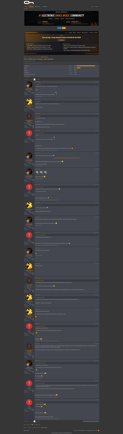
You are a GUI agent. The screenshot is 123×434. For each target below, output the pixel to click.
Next (38, 79)
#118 (98, 360)
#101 (98, 81)
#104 (98, 130)
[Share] (95, 82)
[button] (41, 6)
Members (45, 6)
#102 (98, 99)
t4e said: (37, 84)
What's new (37, 6)
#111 (98, 248)
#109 (98, 217)
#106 (98, 169)
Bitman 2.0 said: (39, 133)
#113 (98, 278)
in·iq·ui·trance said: (39, 297)
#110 (98, 232)
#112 (98, 263)
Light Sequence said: (40, 235)
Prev (26, 79)
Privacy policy (88, 430)
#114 (98, 294)
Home (26, 6)
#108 (98, 202)
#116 (98, 323)
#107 (98, 184)
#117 (98, 343)
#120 (98, 399)
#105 (98, 153)
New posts (26, 8)
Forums (31, 6)
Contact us (76, 430)
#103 (98, 113)
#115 (98, 309)
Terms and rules (82, 430)
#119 (98, 380)
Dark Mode (27, 430)
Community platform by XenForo (61, 432)
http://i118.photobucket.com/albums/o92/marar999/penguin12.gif (67, 158)
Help (93, 430)
